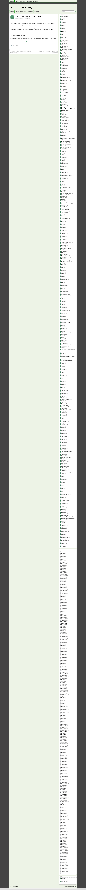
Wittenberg (63, 539)
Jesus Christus (64, 254)
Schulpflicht (63, 439)
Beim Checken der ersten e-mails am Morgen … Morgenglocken (48, 52)
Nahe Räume (63, 343)
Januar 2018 (63, 688)
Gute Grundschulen (64, 212)
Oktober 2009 (63, 835)
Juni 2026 (63, 554)
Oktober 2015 (63, 728)
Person (62, 381)
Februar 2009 (63, 847)
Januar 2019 (63, 670)
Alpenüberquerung (64, 32)
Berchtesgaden (64, 65)
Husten (62, 240)
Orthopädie (63, 369)
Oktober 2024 (63, 577)
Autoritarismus (63, 61)
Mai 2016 (63, 718)
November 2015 (64, 727)
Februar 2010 (63, 829)
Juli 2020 (63, 644)
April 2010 (63, 826)
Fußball (62, 181)
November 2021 (64, 620)
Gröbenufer (63, 206)
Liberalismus (63, 307)
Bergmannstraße (64, 67)
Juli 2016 (63, 715)
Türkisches (63, 498)
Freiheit (62, 169)
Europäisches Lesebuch (65, 144)
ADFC (62, 24)
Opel (62, 365)
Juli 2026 (63, 553)
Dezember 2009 (64, 832)
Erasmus (62, 132)
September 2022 (64, 606)
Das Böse (63, 102)
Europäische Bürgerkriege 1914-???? (68, 138)
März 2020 (63, 650)
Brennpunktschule (64, 77)
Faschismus (63, 157)
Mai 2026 (63, 556)
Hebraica (63, 224)
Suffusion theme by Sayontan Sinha (70, 886)
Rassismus (63, 412)
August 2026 (63, 551)
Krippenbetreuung (64, 291)
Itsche (62, 252)
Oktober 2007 (63, 871)
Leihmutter (63, 301)
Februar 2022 (63, 615)
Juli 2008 (63, 858)
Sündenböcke (63, 475)
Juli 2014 (63, 751)
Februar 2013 (63, 776)
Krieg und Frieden (64, 289)
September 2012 (64, 783)
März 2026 (63, 559)
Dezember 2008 (64, 850)
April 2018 (63, 684)
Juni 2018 (63, 681)
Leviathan (63, 306)
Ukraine (62, 501)
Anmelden (63, 878)
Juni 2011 (63, 806)
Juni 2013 (63, 770)
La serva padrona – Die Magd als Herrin (68, 295)
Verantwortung (64, 512)
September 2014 (64, 748)
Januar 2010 (63, 831)
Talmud (62, 482)
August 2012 (63, 785)
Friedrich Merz (63, 172)
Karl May (62, 272)
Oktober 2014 (63, 746)
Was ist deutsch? (64, 531)
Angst (62, 41)
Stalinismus (63, 467)
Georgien (63, 190)
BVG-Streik (63, 86)
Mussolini (63, 338)
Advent (62, 28)
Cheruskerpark (64, 92)
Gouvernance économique (66, 203)
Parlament (63, 375)
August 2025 (63, 565)
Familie (62, 154)
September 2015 (64, 730)
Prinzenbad (63, 403)
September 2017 (64, 694)
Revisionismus (64, 417)
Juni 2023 (63, 596)
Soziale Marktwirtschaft (65, 457)
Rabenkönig (63, 408)
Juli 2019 (63, 661)
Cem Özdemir (63, 90)
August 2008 (63, 856)
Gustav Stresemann (64, 211)
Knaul (62, 282)
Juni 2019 (63, 663)
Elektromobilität (64, 128)
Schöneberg (63, 433)
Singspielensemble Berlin (66, 451)
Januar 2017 (63, 706)
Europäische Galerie (23, 18)
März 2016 (63, 721)
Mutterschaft (63, 340)
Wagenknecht (63, 527)
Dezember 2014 (64, 743)
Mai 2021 (63, 629)
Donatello (63, 116)
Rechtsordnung (64, 414)
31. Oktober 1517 (64, 21)
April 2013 (63, 773)
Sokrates (62, 452)
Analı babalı (63, 37)
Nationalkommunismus (65, 344)
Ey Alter (62, 151)
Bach (62, 62)
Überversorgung (64, 500)
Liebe (62, 309)
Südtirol (62, 473)
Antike (62, 47)
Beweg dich (63, 70)
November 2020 (64, 638)
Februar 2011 (63, 812)
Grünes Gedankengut (65, 209)
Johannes (63, 258)
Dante (62, 101)
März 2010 (63, 828)
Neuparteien (63, 354)
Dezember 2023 (64, 589)
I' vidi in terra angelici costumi (66, 242)
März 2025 (63, 571)
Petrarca (62, 384)
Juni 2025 (63, 568)
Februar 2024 (63, 586)
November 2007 (64, 870)
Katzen (62, 275)
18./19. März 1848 (64, 16)
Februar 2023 (63, 602)
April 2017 (63, 702)
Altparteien (63, 35)
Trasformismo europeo (65, 494)
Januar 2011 (63, 813)
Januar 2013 (63, 777)
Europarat (63, 145)
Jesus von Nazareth (64, 255)
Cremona (63, 95)
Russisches (63, 424)
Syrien (62, 476)
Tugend (62, 497)
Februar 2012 (63, 794)
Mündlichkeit (63, 334)
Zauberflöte (63, 543)
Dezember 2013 (64, 761)
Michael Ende (63, 328)
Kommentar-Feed (64, 881)
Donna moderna (64, 117)
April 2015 (63, 737)
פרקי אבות (64, 546)
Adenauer (63, 22)
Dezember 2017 (64, 690)
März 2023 (63, 600)
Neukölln (62, 353)
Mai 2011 (63, 807)
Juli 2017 (63, 697)
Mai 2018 (63, 682)
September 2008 (64, 855)
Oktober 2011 (63, 800)
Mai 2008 (63, 861)
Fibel (62, 165)
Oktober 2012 (63, 782)
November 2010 (64, 816)
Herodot (62, 231)
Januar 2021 (63, 635)
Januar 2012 (63, 795)
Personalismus (64, 382)
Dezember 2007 (64, 868)
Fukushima (63, 179)
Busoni (62, 84)
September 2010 (64, 819)
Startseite (12, 1)
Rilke (62, 418)
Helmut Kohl (63, 230)
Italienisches (63, 251)
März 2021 (63, 632)
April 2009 (63, 844)
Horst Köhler (63, 239)
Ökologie (62, 363)
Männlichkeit (63, 317)
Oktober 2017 (63, 693)
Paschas (62, 378)
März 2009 (63, 846)
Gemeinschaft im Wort (65, 187)
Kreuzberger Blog (15, 886)
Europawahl (63, 148)
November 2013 (64, 763)
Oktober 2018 (63, 675)
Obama (62, 362)
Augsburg (63, 53)
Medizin (62, 323)
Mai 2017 (63, 700)
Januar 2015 (63, 742)
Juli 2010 (63, 822)
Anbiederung (63, 40)
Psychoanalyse (64, 405)
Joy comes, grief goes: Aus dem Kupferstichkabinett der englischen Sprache (20, 52)
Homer (62, 237)
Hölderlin (63, 234)
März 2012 (63, 792)
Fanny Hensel (63, 156)
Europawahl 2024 (64, 150)
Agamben (63, 31)
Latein (62, 298)
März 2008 (63, 864)
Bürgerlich (63, 83)
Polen (62, 396)
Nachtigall (63, 341)
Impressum (35, 1)
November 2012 (64, 780)
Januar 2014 (63, 760)
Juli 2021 (63, 626)
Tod (62, 491)
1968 (62, 19)
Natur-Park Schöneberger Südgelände (68, 349)
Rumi (62, 423)
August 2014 (63, 749)
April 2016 (63, 719)
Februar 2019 (63, 669)
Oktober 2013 (63, 764)
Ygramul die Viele (64, 540)
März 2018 (63, 685)
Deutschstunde (64, 110)
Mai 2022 (63, 611)
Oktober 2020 (63, 639)
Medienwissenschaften (65, 322)
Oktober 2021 (63, 621)
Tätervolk (63, 484)
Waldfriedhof (63, 528)
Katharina (63, 273)
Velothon (62, 510)
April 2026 (63, 557)
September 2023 (64, 592)
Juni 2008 (63, 859)
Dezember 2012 (64, 779)
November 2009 (64, 834)
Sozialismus (63, 458)
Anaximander (63, 38)
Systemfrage (63, 478)
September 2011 (64, 801)
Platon (62, 394)
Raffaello (62, 411)
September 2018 (64, 676)
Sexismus (63, 445)
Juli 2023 (63, 595)
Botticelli (62, 76)
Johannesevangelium (65, 260)
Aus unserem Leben (65, 56)
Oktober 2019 (63, 657)
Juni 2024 (63, 580)
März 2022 (63, 614)
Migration (63, 331)
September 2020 (64, 641)
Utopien (62, 506)
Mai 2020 (63, 647)
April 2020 (63, 648)
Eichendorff (63, 119)
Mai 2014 (63, 754)
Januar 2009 (63, 849)
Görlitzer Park (63, 202)
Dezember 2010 (64, 815)
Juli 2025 (63, 566)
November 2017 (64, 691)
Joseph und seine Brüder (65, 261)
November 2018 (64, 673)
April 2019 (63, 666)
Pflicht (62, 387)
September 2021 (64, 623)
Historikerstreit (63, 233)
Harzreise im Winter (64, 218)
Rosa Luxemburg (64, 421)
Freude (28, 18)
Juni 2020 (63, 645)
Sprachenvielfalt (64, 461)
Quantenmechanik (64, 406)
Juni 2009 (63, 841)
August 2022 (63, 608)
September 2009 (64, 837)
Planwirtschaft (63, 393)
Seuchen (62, 443)
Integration (63, 246)
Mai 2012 (63, 789)
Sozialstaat (63, 460)
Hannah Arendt (64, 217)
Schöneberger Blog (20, 7)
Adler (62, 25)
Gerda (62, 191)
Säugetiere (63, 430)
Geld (62, 185)
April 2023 (63, 599)
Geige (62, 184)
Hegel (62, 226)
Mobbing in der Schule (65, 332)
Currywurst (63, 98)
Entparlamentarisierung (65, 131)
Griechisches (63, 205)
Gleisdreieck (63, 197)
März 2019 (63, 667)
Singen (62, 449)
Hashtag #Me (63, 221)
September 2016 (64, 712)
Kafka (62, 266)
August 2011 (63, 803)
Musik (62, 335)
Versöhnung (63, 519)
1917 (62, 18)
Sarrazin (62, 429)
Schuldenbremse (64, 436)
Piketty (62, 391)
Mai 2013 (63, 771)
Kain (62, 267)
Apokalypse (63, 50)
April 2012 (63, 791)
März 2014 (63, 757)
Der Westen (63, 107)
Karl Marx (63, 270)
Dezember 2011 (64, 797)
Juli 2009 (63, 840)
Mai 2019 (63, 664)
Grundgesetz (63, 208)
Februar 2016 (63, 722)
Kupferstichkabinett (64, 294)
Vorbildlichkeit (63, 525)
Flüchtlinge (63, 166)
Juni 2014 (63, 752)
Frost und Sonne (64, 178)
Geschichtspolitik (64, 194)
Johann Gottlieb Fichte (65, 257)
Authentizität (63, 59)
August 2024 (63, 578)
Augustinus (63, 55)
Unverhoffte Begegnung (65, 504)
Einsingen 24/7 (64, 123)
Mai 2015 (63, 736)
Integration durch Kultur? (65, 248)
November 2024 (64, 575)
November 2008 (64, 852)
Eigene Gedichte (64, 120)
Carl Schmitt (63, 89)
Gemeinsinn (63, 188)
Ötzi (62, 372)
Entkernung (63, 129)
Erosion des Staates (65, 134)
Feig (62, 162)
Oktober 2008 (63, 853)
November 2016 (64, 709)
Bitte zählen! (63, 73)
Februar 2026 (63, 560)
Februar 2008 (63, 865)
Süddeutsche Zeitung (65, 472)
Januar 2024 (63, 587)
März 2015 (63, 739)
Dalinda (62, 99)
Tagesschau (63, 479)
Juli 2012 (63, 786)
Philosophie (63, 388)
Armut (62, 52)
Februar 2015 (63, 740)
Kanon (62, 269)
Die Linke (63, 111)
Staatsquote (63, 464)
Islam (62, 249)
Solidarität (63, 454)
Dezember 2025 (64, 562)
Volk (62, 524)
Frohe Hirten (63, 176)
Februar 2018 (63, 687)
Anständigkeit (63, 43)
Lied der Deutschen (64, 310)
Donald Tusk (63, 114)
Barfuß (62, 64)
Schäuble (63, 432)
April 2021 (63, 630)
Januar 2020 (63, 653)
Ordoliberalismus (64, 368)
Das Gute (63, 104)
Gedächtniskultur (64, 182)
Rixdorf (62, 420)
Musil (62, 337)
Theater (62, 488)
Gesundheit (63, 196)
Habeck (62, 214)
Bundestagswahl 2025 (65, 80)
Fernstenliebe (63, 163)
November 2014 (64, 745)
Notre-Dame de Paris (65, 359)
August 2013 (63, 767)
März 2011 (63, 810)
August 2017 (63, 696)
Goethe (62, 200)
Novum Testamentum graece (66, 360)
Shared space (63, 448)
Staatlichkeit (63, 463)
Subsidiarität (63, 470)
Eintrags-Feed (64, 879)
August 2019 (63, 660)
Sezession (63, 446)
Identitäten (63, 243)
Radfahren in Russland (65, 409)
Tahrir (62, 481)
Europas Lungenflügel (65, 147)
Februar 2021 (63, 633)
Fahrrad (62, 153)
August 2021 (63, 624)
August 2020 (63, 642)
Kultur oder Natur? (64, 292)
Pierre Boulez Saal (64, 390)
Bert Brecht (63, 68)
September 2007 (64, 873)
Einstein (62, 125)
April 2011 (63, 809)
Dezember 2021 (64, 618)
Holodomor (63, 236)
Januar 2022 (63, 617)
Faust (62, 160)
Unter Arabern (63, 503)
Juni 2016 (63, 716)
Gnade (62, 199)
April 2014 (63, 755)
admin (17, 45)
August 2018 (63, 678)
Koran (62, 288)
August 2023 (63, 593)
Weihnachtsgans (64, 536)
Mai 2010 (63, 825)
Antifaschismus (64, 46)
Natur (62, 347)
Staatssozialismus (64, 466)
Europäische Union (64, 142)
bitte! (62, 74)
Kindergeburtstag (64, 279)
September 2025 (64, 563)
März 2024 (63, 584)
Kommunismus (64, 285)
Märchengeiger (64, 319)
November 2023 (64, 590)
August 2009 (63, 838)
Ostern (62, 371)
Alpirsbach (63, 34)
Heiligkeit (63, 227)
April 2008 (63, 862)
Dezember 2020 (64, 636)
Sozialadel (63, 455)
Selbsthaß (63, 442)
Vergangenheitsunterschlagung (67, 518)
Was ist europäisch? (65, 533)
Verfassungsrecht (64, 515)
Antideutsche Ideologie (65, 44)
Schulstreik (63, 440)
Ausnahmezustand (64, 58)
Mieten (62, 329)
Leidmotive (63, 300)
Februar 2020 (63, 651)
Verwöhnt (63, 522)
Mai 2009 (63, 843)
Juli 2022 (63, 609)
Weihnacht (63, 534)
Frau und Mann (64, 168)
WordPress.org (64, 882)
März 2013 (63, 774)
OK (70, 889)
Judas (62, 263)
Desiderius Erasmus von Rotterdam (67, 108)
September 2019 (64, 658)
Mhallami (63, 326)
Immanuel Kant (64, 245)
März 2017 (63, 703)
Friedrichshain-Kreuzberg (66, 175)
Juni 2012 (63, 788)
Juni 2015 (63, 734)
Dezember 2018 (64, 672)
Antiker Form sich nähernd (66, 49)
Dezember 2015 (64, 725)
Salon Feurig (63, 426)
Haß (62, 220)
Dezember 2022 (64, 605)
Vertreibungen (63, 521)
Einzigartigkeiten (64, 126)
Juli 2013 (63, 768)
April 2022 (63, 612)
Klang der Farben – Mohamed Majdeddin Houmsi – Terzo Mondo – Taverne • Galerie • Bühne (32, 41)
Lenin (62, 304)
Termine (16, 1)
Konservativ (63, 286)
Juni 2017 (63, 699)
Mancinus (63, 316)
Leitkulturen (63, 303)
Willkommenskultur (64, 537)
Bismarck (63, 71)
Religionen (63, 415)
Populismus (63, 397)
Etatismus (63, 135)
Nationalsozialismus (65, 346)
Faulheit (62, 159)
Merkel (62, 325)
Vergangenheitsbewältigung (66, 516)
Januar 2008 (63, 867)
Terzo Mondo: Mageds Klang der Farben (28, 16)
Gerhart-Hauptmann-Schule (66, 193)
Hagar (62, 215)
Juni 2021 (63, 627)
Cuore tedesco (64, 96)
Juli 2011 (62, 804)
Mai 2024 (63, 581)
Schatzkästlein (23, 1)
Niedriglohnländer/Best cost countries (68, 356)
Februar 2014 (63, 758)
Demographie (63, 105)
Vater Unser (63, 507)
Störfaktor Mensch (64, 469)
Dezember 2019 (64, 654)
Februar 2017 (63, 705)
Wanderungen (63, 530)
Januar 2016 (63, 724)
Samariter (63, 427)
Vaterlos (62, 509)
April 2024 (63, 583)
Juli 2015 (63, 733)
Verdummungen (64, 513)
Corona (62, 93)
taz (61, 485)
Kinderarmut (63, 278)
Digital (62, 113)
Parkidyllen (63, 374)
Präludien (63, 400)
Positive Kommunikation (65, 399)
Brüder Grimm (63, 79)
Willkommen (29, 1)
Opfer (62, 366)
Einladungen (18, 18)
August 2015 (63, 731)
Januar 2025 (63, 574)
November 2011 (64, 798)
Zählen (62, 542)
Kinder (62, 276)
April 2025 (63, 569)
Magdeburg (63, 313)
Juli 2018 (63, 679)
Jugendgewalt (63, 264)
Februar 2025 (63, 572)
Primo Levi (63, 402)
